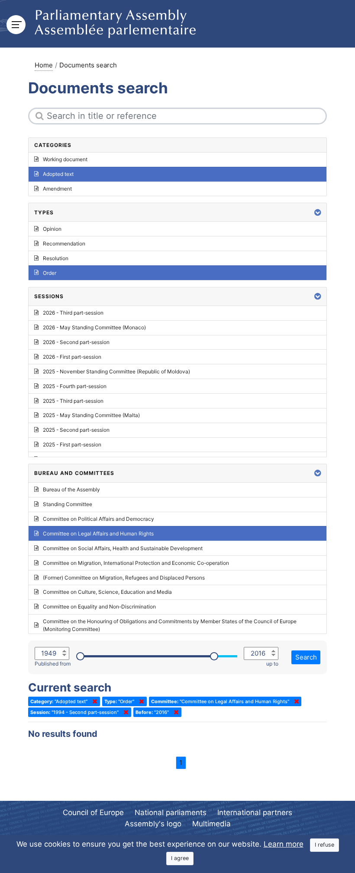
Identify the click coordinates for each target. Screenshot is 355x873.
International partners (254, 812)
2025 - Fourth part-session (74, 386)
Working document (65, 159)
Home (44, 65)
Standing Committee (67, 504)
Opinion (52, 229)
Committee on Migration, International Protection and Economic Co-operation (136, 563)
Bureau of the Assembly (71, 489)
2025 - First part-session (72, 444)
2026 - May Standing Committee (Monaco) (94, 327)
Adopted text (58, 174)
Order (49, 273)
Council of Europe (93, 812)
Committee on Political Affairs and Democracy (98, 519)
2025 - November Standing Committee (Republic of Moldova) (116, 371)
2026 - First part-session (72, 357)
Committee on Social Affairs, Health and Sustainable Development (123, 548)
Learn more (283, 844)
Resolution (55, 258)
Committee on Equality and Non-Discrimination (99, 606)
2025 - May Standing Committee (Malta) (91, 415)
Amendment (57, 188)
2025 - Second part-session (76, 430)
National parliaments (171, 812)
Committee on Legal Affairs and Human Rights (98, 533)
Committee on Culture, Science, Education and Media (107, 592)
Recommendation (64, 243)
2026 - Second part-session (76, 342)
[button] (317, 212)
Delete (93, 701)
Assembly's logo (153, 823)
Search (306, 657)
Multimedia (211, 823)
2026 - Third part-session (73, 312)
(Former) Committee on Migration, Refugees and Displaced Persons (124, 577)
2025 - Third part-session (73, 401)
